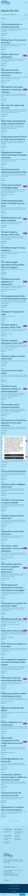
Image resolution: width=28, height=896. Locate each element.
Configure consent (14, 455)
